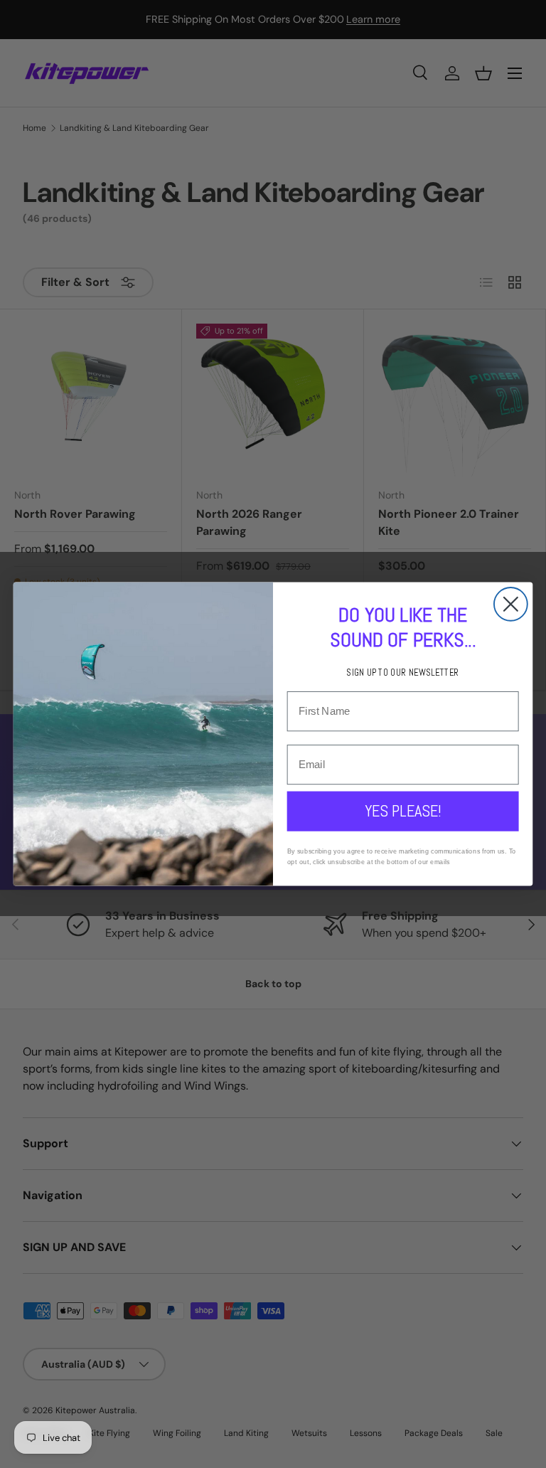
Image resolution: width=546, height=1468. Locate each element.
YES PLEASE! (403, 811)
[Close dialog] (511, 604)
